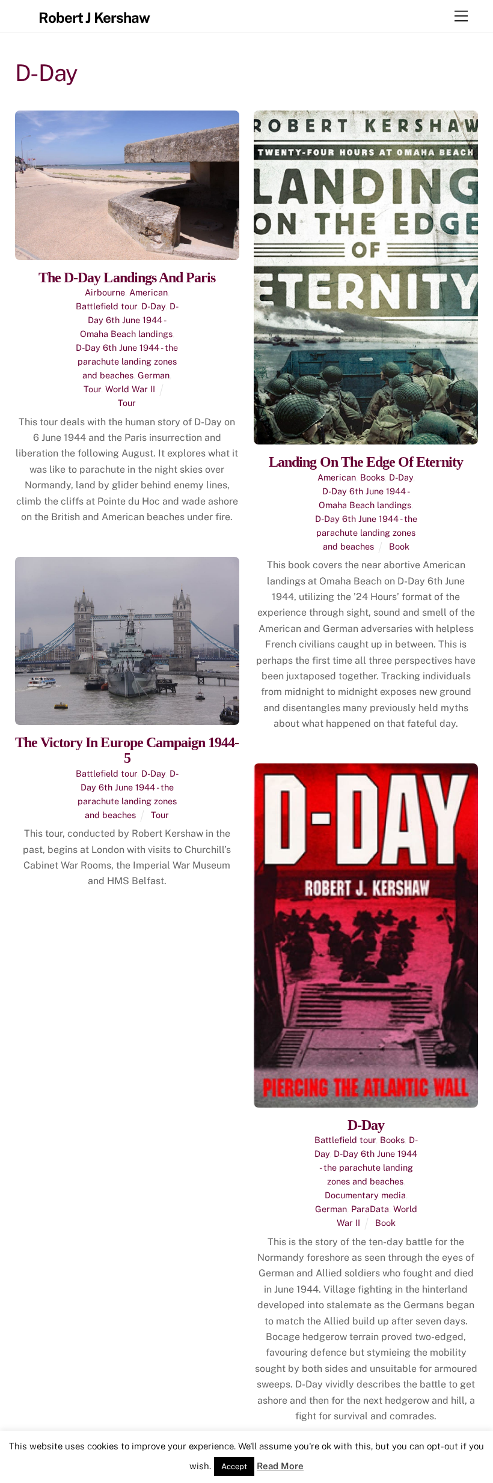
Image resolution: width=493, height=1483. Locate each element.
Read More (280, 1466)
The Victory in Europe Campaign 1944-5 (127, 750)
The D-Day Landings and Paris (126, 277)
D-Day (153, 306)
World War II (130, 389)
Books (372, 477)
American (148, 292)
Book (399, 546)
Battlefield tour (106, 306)
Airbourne (105, 292)
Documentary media (365, 1195)
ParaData (370, 1209)
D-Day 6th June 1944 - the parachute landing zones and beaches (127, 361)
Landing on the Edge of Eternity (366, 462)
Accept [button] (234, 1466)
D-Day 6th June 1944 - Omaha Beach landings (129, 320)
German (154, 375)
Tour (92, 389)
